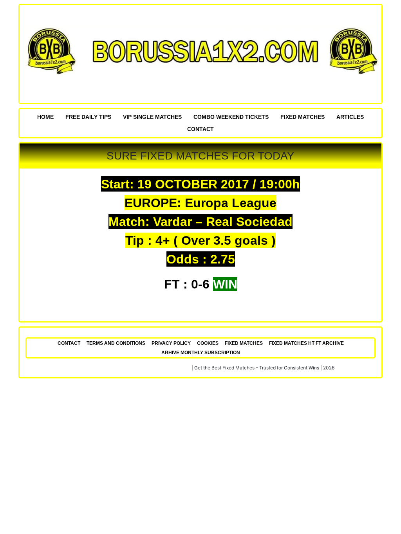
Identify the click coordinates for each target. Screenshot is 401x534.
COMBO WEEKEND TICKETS (231, 117)
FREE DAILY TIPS (88, 117)
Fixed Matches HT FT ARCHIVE (306, 343)
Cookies (208, 343)
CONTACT (200, 129)
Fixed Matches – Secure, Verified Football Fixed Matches (128, 368)
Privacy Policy (171, 343)
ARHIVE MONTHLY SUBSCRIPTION (200, 352)
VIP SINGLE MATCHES (152, 117)
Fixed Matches (302, 117)
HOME (45, 117)
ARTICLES (350, 117)
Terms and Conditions (116, 343)
